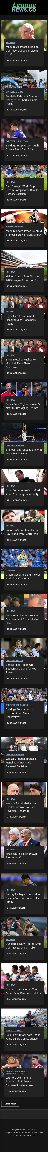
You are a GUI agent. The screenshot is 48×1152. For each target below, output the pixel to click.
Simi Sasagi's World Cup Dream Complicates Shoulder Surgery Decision (23, 190)
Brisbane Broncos (15, 227)
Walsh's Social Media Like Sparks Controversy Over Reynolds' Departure (21, 807)
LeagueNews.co (18, 1129)
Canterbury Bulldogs (17, 141)
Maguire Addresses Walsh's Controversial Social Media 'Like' (22, 50)
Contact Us (31, 1129)
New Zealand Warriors (17, 1071)
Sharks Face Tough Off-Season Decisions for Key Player (21, 668)
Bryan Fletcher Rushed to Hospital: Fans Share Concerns (21, 363)
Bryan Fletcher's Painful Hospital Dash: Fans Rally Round (21, 319)
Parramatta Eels (14, 1031)
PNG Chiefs (11, 570)
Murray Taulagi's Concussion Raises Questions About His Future (23, 898)
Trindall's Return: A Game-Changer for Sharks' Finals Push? (21, 100)
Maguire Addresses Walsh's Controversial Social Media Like (22, 619)
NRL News (10, 43)
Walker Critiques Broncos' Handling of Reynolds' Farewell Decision (21, 762)
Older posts (10, 1103)
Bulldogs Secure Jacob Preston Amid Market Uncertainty (19, 713)
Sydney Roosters (14, 1073)
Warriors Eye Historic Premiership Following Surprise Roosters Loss (19, 1081)
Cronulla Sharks (14, 92)
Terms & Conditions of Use (24, 1136)
